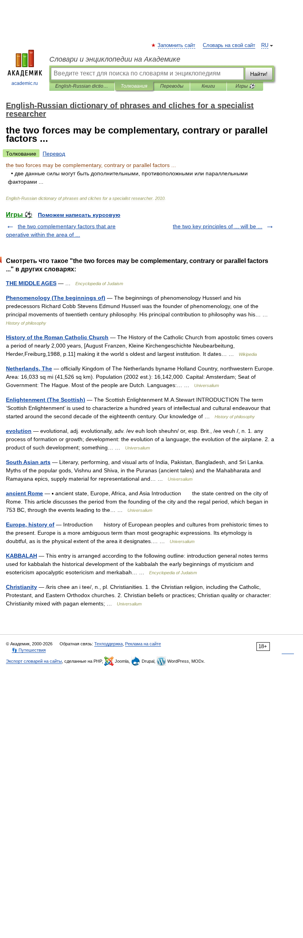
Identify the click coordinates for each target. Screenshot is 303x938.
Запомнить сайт (176, 45)
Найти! (258, 74)
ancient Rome (24, 493)
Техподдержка (108, 643)
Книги (208, 86)
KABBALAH (21, 556)
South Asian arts (28, 462)
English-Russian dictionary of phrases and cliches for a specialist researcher (81, 86)
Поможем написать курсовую (79, 215)
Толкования (134, 86)
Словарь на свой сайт (229, 45)
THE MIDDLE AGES (31, 283)
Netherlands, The (29, 368)
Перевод (54, 153)
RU (264, 45)
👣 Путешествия (29, 650)
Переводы (171, 86)
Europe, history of (30, 524)
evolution (19, 431)
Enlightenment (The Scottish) (45, 400)
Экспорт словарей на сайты (34, 661)
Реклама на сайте (143, 643)
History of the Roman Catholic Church (57, 337)
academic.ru (24, 83)
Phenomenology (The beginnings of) (55, 298)
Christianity (21, 587)
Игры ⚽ (245, 86)
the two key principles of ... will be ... (217, 226)
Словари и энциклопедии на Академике (114, 59)
